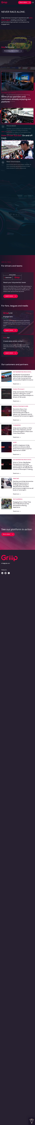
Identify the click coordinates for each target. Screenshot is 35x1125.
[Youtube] (6, 573)
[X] (9, 573)
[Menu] (33, 2)
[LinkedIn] (2, 573)
